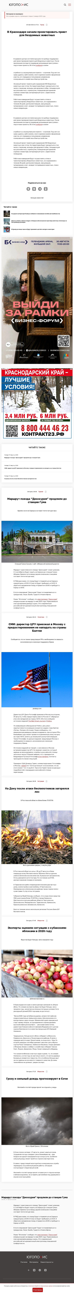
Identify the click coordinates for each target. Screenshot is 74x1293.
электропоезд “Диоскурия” (47, 599)
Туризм (40, 491)
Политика (41, 617)
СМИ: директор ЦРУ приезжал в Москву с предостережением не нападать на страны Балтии (32, 468)
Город (42, 24)
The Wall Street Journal (36, 721)
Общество (40, 920)
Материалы (34, 1262)
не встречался (43, 757)
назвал (23, 766)
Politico (49, 721)
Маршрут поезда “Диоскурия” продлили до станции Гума (22, 457)
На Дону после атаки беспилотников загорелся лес (20, 478)
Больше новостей (37, 198)
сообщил (39, 65)
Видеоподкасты (47, 1262)
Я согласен (37, 1290)
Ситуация (40, 781)
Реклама (24, 1262)
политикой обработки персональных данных (41, 1286)
